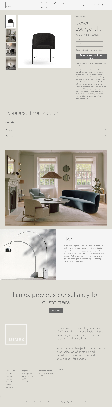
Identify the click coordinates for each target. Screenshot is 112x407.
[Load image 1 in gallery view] (10, 21)
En (84, 5)
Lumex (30, 402)
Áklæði (78, 39)
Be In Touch (9, 373)
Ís (80, 5)
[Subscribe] (104, 369)
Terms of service (53, 402)
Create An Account (9, 383)
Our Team (9, 387)
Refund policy (86, 402)
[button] (45, 2)
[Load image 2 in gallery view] (10, 35)
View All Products (8, 377)
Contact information (40, 402)
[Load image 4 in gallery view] (10, 49)
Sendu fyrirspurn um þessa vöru (91, 56)
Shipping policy (64, 402)
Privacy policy (75, 402)
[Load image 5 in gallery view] (10, 63)
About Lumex (10, 370)
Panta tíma (56, 310)
